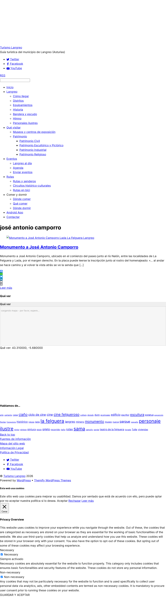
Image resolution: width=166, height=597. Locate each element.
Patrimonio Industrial (32, 150)
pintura (31, 429)
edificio (115, 414)
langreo (70, 421)
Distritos (18, 100)
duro (97, 414)
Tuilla (134, 429)
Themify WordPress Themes (52, 480)
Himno (17, 118)
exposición (158, 415)
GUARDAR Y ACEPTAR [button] (15, 595)
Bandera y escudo (25, 114)
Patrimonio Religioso (32, 154)
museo (108, 422)
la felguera (52, 421)
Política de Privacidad (14, 452)
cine (50, 415)
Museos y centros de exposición (34, 132)
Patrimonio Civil (29, 141)
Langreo (11, 91)
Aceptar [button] (62, 500)
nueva (116, 422)
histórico (22, 421)
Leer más (6, 287)
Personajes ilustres (25, 123)
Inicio (9, 87)
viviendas (143, 429)
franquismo (11, 422)
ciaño (23, 414)
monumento (94, 421)
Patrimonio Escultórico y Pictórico (41, 145)
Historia (18, 109)
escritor (125, 414)
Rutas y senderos (24, 181)
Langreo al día (22, 163)
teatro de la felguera (112, 429)
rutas (69, 429)
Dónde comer (22, 199)
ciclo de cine (37, 415)
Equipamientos (22, 105)
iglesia (31, 422)
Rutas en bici (21, 190)
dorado (90, 415)
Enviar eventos (22, 172)
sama (79, 428)
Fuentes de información (15, 439)
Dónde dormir (22, 208)
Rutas (10, 176)
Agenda (18, 167)
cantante (8, 415)
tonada (128, 430)
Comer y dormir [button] (16, 194)
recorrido (55, 429)
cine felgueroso (66, 414)
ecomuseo (105, 415)
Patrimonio (20, 136)
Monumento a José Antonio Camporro (39, 247)
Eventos (11, 158)
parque (125, 421)
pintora (23, 429)
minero (80, 421)
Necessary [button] (7, 550)
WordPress (24, 480)
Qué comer (20, 203)
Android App (14, 212)
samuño (89, 430)
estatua (149, 414)
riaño (63, 429)
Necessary (11, 554)
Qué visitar (13, 127)
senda (96, 430)
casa (15, 415)
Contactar (13, 217)
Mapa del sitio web (12, 443)
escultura (137, 415)
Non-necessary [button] (10, 572)
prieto (46, 429)
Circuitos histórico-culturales (32, 185)
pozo (39, 429)
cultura (83, 415)
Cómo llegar (21, 96)
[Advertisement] (83, 22)
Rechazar (74, 500)
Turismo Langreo (14, 476)
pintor (16, 430)
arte (2, 415)
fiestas (3, 422)
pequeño (134, 422)
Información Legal (12, 448)
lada (37, 422)
